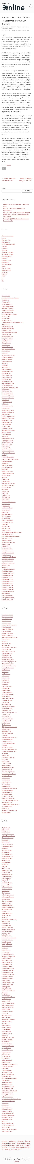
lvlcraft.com (5, 917)
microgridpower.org (7, 522)
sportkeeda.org (6, 506)
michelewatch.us (6, 631)
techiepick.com (6, 1054)
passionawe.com (6, 530)
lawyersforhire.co (6, 389)
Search (3, 188)
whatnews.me (5, 1023)
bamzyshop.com (6, 1056)
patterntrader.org (6, 475)
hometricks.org (6, 518)
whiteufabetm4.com (7, 984)
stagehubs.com (6, 827)
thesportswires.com (7, 406)
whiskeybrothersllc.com (8, 597)
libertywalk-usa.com (7, 617)
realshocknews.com (7, 467)
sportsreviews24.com (7, 442)
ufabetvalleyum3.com (8, 591)
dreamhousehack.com (8, 1086)
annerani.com (5, 676)
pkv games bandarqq (7, 236)
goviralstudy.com (6, 782)
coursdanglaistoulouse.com (9, 625)
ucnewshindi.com (6, 330)
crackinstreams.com (7, 940)
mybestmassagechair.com (9, 751)
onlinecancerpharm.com (8, 453)
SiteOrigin (17, 1161)
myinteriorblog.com (7, 1050)
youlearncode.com (7, 889)
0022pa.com (5, 680)
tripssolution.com (6, 925)
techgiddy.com (6, 324)
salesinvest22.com (7, 1033)
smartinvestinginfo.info (8, 1003)
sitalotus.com (5, 479)
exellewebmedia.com (7, 336)
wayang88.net (6, 980)
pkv (3, 281)
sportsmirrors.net (6, 424)
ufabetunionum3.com (8, 968)
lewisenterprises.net (7, 874)
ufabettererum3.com (7, 571)
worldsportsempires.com (8, 483)
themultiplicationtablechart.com (10, 804)
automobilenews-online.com (9, 1090)
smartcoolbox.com (7, 548)
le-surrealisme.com (7, 657)
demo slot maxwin (7, 264)
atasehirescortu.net (7, 428)
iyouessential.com (6, 885)
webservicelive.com (7, 1131)
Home (3, 27)
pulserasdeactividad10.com (9, 788)
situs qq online (6, 242)
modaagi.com (6, 688)
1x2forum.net (5, 830)
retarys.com (5, 353)
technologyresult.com (8, 895)
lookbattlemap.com (7, 359)
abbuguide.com (6, 893)
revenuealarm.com (7, 1119)
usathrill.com (5, 1068)
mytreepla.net (5, 952)
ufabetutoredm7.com (8, 589)
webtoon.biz (5, 404)
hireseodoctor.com (7, 946)
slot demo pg (5, 262)
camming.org (5, 840)
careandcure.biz (6, 510)
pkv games (5, 1143)
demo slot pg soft (6, 256)
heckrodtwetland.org (7, 747)
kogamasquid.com (7, 802)
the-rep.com (5, 672)
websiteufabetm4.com (8, 982)
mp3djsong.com (6, 623)
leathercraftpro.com (7, 520)
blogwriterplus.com (7, 304)
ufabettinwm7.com (7, 577)
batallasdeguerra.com (8, 694)
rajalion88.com (6, 842)
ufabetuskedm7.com (7, 585)
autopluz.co (5, 641)
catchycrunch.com (7, 850)
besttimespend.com (7, 508)
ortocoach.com (6, 528)
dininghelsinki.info (7, 988)
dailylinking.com (6, 878)
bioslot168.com (6, 1127)
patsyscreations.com (7, 856)
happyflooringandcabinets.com (10, 459)
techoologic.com (6, 1062)
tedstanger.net (6, 1009)
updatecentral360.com (8, 485)
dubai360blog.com (7, 444)
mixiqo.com (5, 524)
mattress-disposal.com (8, 457)
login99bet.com (6, 832)
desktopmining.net (7, 792)
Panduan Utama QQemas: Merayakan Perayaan (16, 212)
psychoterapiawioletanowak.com (11, 536)
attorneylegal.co (6, 434)
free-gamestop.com (7, 338)
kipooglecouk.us (6, 765)
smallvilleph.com (6, 690)
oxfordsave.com (6, 373)
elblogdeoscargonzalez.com (9, 727)
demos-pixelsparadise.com (9, 647)
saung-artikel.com (7, 377)
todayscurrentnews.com (8, 563)
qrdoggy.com (5, 463)
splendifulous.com (7, 960)
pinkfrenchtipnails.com (8, 418)
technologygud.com (7, 465)
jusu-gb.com (5, 300)
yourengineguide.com (8, 1074)
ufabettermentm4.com (8, 573)
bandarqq (4, 1141)
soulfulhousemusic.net (8, 553)
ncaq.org (4, 866)
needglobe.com (6, 526)
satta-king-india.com (7, 927)
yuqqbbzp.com (6, 933)
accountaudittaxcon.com (9, 502)
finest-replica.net (6, 1027)
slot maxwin (12, 1145)
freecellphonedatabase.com (9, 332)
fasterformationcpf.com (8, 355)
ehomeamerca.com (7, 901)
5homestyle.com (6, 812)
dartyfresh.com (6, 872)
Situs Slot (9, 165)
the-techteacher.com (7, 1088)
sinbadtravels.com (7, 341)
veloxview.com (6, 593)
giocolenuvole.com (7, 883)
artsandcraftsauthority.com (9, 1129)
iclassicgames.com (7, 375)
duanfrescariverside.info (8, 991)
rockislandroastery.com (8, 1115)
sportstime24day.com (8, 412)
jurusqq (4, 238)
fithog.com (5, 735)
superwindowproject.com (9, 774)
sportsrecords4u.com (7, 962)
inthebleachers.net (7, 794)
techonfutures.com (7, 1060)
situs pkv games (6, 268)
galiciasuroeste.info (7, 692)
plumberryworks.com (7, 534)
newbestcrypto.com (7, 371)
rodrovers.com (6, 923)
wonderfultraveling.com (8, 706)
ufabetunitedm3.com (7, 581)
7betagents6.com (6, 935)
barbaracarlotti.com (7, 790)
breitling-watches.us (7, 635)
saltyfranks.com (6, 674)
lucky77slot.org (6, 447)
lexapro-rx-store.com (7, 796)
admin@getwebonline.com (22, 30)
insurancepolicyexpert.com (9, 661)
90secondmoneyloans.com (9, 919)
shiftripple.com (6, 544)
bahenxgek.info (6, 318)
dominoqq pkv (12, 1141)
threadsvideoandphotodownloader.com (12, 322)
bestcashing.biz (6, 714)
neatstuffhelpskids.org (8, 698)
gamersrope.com (6, 334)
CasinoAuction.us (6, 763)
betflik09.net (5, 864)
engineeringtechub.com (8, 430)
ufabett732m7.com (7, 1039)
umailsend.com (6, 351)
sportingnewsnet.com (8, 410)
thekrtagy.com (6, 1080)
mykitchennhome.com (8, 767)
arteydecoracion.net (7, 733)
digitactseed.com (6, 915)
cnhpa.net (4, 477)
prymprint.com (6, 504)
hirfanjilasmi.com (6, 516)
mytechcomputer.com (8, 1125)
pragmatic (4, 272)
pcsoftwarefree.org (7, 876)
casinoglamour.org (7, 806)
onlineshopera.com (7, 870)
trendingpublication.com (8, 569)
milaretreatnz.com (7, 686)
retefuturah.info (6, 1001)
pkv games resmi (6, 270)
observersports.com (7, 381)
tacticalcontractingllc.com (9, 557)
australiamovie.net (7, 619)
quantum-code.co (7, 1021)
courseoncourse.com (7, 312)
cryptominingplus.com (8, 383)
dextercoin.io (5, 808)
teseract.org (5, 1035)
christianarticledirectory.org (9, 810)
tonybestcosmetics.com (8, 1101)
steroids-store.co (6, 731)
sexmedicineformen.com (8, 542)
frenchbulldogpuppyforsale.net (10, 800)
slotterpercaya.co (6, 546)
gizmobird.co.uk (6, 621)
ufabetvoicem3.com (7, 976)
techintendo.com (6, 903)
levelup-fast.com (6, 950)
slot (4, 168)
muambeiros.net (6, 721)
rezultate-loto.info (7, 958)
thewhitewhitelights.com (8, 743)
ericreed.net (5, 753)
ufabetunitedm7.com (7, 583)
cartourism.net (6, 784)
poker (3, 276)
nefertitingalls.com (7, 854)
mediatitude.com (6, 649)
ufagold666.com (6, 1048)
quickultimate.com (7, 538)
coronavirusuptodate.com (9, 938)
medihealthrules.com (7, 1066)
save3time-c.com (6, 643)
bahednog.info (6, 316)
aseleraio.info (5, 491)
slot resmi (4, 246)
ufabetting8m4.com (7, 966)
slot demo (4, 248)
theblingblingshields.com (8, 416)
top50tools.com (6, 670)
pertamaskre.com (6, 320)
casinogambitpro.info (8, 308)
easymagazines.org (7, 514)
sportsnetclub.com (7, 369)
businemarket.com (7, 391)
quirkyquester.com (7, 540)
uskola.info (5, 1013)
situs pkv (4, 274)
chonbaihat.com (6, 725)
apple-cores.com (6, 786)
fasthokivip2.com (6, 379)
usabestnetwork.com (7, 347)
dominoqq (20, 1141)
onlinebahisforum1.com (8, 836)
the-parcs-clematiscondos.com (10, 298)
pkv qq (3, 266)
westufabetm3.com (7, 595)
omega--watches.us (7, 633)
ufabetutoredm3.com (8, 587)
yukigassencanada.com (8, 929)
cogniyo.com (5, 512)
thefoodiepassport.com (8, 771)
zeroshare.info (6, 682)
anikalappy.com (6, 986)
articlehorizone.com (7, 931)
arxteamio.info (6, 497)
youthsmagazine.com (8, 398)
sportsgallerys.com (7, 422)
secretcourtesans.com (8, 834)
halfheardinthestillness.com (9, 749)
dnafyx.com (5, 880)
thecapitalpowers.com (8, 559)
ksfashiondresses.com (8, 473)
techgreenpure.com (7, 905)
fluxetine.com (5, 755)
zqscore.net (5, 489)
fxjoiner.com (5, 1105)
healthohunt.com (6, 999)
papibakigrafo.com (7, 776)
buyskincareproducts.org (8, 798)
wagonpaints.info (6, 1015)
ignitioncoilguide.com (8, 1123)
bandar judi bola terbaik (8, 244)
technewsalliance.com (8, 1005)
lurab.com (4, 1121)
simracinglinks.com (7, 653)
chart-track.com (6, 704)
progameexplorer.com (8, 1113)
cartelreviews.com (7, 909)
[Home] (13, 6)
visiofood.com (5, 1041)
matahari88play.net (7, 394)
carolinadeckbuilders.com (9, 666)
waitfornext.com (6, 1017)
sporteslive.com (6, 414)
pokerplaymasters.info (8, 310)
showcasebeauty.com (8, 659)
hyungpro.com (6, 408)
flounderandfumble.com (8, 997)
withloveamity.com (7, 887)
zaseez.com (5, 848)
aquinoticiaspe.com (7, 385)
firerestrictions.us (6, 716)
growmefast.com (6, 449)
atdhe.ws (4, 745)
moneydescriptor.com (8, 396)
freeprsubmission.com (8, 1046)
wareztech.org (6, 345)
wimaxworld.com (6, 710)
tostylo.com (5, 365)
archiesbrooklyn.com (7, 719)
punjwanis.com (6, 296)
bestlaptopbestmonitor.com (9, 737)
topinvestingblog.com (8, 668)
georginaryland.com (7, 739)
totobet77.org (5, 567)
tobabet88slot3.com (7, 561)
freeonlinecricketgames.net (9, 712)
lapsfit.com (5, 948)
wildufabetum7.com (7, 599)
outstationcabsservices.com (9, 1078)
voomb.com (5, 436)
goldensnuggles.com (7, 357)
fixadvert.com (5, 639)
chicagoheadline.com (7, 838)
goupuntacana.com (7, 844)
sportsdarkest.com (7, 402)
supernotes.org (6, 481)
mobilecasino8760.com (8, 757)
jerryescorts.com (6, 432)
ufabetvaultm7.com (7, 972)
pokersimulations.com (8, 954)
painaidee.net (5, 400)
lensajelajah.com (6, 862)
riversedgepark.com (7, 846)
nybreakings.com (6, 1076)
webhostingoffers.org (8, 897)
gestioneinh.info (6, 1029)
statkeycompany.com (8, 663)
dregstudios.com (6, 696)
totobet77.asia (6, 565)
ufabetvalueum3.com (8, 970)
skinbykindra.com (6, 1107)
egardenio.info (6, 495)
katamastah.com (6, 487)
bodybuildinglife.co (7, 461)
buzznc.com (5, 1103)
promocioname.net (7, 708)
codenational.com (7, 1111)
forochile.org (5, 702)
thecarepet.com (6, 302)
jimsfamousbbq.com (7, 615)
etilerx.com (5, 993)
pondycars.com (6, 1058)
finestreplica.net (6, 995)
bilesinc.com (5, 684)
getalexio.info (5, 499)
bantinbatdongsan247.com (9, 314)
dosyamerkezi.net (6, 655)
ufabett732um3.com (7, 1011)
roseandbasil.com (6, 741)
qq (2, 279)
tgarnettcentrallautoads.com (10, 637)
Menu (30, 7)
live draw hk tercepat (7, 254)
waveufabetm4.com (7, 978)
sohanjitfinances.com (7, 551)
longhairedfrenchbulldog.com (10, 387)
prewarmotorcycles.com (8, 651)
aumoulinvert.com (7, 769)
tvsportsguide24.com (7, 440)
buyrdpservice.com (7, 361)
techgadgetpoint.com (8, 438)
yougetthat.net (6, 367)
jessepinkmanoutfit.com (8, 349)
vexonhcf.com (6, 645)
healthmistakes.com (7, 471)
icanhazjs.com (6, 778)
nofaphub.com (6, 852)
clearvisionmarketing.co (8, 1019)
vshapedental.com (7, 1070)
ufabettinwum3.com (7, 579)
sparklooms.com (6, 555)
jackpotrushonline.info (8, 328)
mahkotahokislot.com (8, 451)
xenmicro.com (6, 868)
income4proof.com (7, 858)
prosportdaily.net (6, 1031)
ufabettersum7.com (7, 575)
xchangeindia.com (7, 1082)
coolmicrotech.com (7, 1084)
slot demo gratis (6, 260)
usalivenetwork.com (7, 326)
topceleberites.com (7, 964)
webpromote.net (6, 729)
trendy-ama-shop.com (8, 1037)
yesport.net (5, 363)
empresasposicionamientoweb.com (11, 1099)
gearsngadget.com (7, 944)
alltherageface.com (7, 1109)
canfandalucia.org (7, 1072)
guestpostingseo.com (8, 306)
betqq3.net (5, 759)
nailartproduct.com (7, 913)
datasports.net (6, 426)
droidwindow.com (7, 1043)
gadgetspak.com (6, 942)
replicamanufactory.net (8, 956)
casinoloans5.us (6, 761)
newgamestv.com (7, 420)
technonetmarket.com (8, 1007)
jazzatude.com (6, 678)
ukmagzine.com (6, 343)
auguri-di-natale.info (7, 629)
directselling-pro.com (7, 1117)
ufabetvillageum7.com (8, 974)
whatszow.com (6, 899)
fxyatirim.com (5, 891)
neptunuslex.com (6, 627)
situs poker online (6, 240)
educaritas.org (6, 860)
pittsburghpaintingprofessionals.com (12, 532)
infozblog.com (6, 723)
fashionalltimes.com (7, 1093)
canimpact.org (6, 780)
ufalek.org (4, 455)
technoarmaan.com (7, 1097)
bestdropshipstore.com (8, 907)
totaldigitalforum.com (8, 1095)
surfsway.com (5, 911)
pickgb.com (5, 469)
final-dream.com (6, 1025)
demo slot (4, 250)
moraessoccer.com (7, 700)
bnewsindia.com (6, 1052)
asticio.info (5, 493)
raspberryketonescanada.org (9, 1064)
